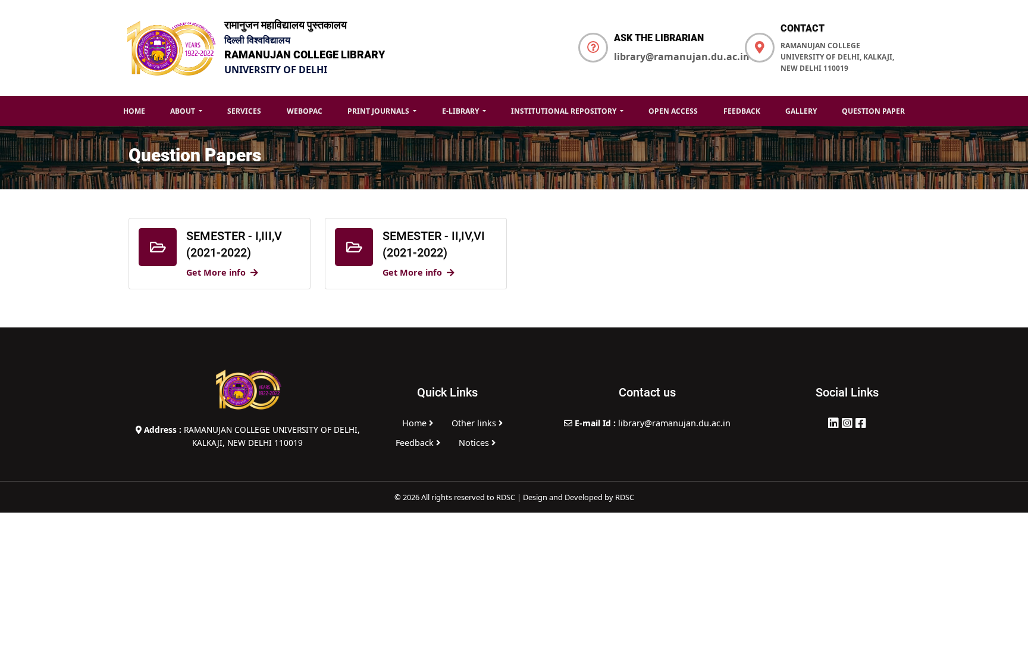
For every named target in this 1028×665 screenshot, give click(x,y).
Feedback (741, 111)
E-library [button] (461, 111)
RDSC (624, 497)
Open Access (673, 111)
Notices (475, 442)
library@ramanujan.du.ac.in (682, 56)
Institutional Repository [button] (564, 111)
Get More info (216, 272)
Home (134, 111)
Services (244, 111)
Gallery (801, 111)
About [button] (183, 111)
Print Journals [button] (379, 111)
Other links (475, 423)
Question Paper (873, 111)
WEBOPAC (304, 111)
